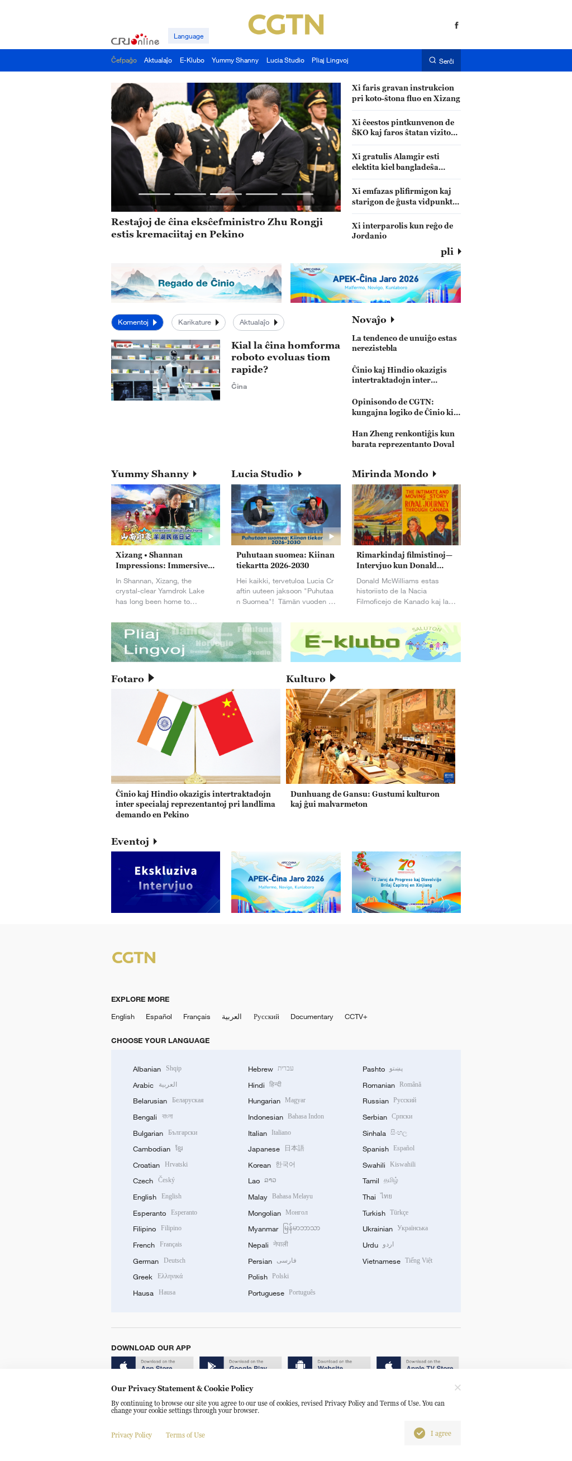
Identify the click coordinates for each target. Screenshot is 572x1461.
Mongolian (278, 1212)
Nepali (268, 1244)
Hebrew (271, 1068)
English (123, 1016)
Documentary (311, 1016)
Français (197, 1016)
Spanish (388, 1148)
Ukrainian (395, 1228)
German (159, 1261)
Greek (157, 1276)
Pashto (383, 1068)
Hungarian (277, 1100)
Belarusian (168, 1100)
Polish (268, 1276)
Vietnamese (397, 1261)
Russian (389, 1100)
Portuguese (282, 1292)
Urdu (378, 1244)
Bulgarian (165, 1133)
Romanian (392, 1085)
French (157, 1244)
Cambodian (157, 1148)
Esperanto (165, 1212)
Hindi (265, 1085)
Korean (271, 1164)
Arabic (155, 1085)
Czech (153, 1180)
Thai (377, 1196)
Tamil (380, 1180)
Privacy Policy (131, 1435)
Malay (280, 1196)
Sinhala (385, 1133)
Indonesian (286, 1116)
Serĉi (446, 60)
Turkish (385, 1212)
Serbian (387, 1116)
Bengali (152, 1116)
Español (159, 1016)
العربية (232, 1016)
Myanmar (284, 1228)
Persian (272, 1261)
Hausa (154, 1292)
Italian (269, 1133)
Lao (262, 1180)
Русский (266, 1016)
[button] (154, 194)
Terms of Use (185, 1435)
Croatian (160, 1164)
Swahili (389, 1164)
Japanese (276, 1148)
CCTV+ (356, 1016)
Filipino (157, 1228)
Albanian (157, 1068)
